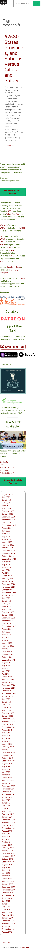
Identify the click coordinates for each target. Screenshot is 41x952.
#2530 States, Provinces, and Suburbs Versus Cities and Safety (13, 58)
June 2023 (6, 601)
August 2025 (7, 528)
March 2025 (7, 542)
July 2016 (6, 834)
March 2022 (7, 643)
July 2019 (6, 733)
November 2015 (8, 856)
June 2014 (6, 904)
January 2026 (7, 514)
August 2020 (7, 696)
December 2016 (8, 820)
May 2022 (6, 637)
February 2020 (8, 713)
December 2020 (8, 685)
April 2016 (6, 842)
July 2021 (6, 665)
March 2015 (7, 879)
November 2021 (8, 654)
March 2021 (7, 677)
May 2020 (6, 705)
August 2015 (7, 865)
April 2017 (6, 808)
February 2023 (8, 612)
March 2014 (7, 912)
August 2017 (7, 797)
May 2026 (6, 503)
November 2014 (8, 890)
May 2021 (6, 671)
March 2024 (7, 576)
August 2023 (7, 595)
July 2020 (6, 699)
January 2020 (7, 716)
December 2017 (8, 786)
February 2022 (8, 646)
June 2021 (6, 668)
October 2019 (7, 724)
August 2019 (7, 730)
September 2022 (9, 626)
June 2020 (6, 702)
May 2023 (6, 604)
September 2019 (9, 727)
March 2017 (7, 811)
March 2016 (7, 845)
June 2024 (6, 567)
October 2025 (8, 522)
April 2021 (6, 674)
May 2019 (6, 738)
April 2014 (6, 909)
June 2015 (6, 870)
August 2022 (7, 629)
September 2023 (9, 593)
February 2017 (8, 814)
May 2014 (6, 907)
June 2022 (6, 634)
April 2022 (6, 640)
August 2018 (7, 764)
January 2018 (7, 783)
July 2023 (6, 598)
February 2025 (8, 545)
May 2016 (6, 839)
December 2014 (8, 887)
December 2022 (8, 618)
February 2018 (8, 780)
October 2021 (7, 657)
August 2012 (7, 932)
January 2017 (7, 817)
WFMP (2, 239)
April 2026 (6, 506)
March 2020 (7, 710)
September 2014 (9, 895)
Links (2, 465)
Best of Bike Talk (7, 467)
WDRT (8, 247)
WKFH (13, 256)
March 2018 (7, 778)
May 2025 (6, 536)
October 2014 (7, 893)
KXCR (2, 245)
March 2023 (7, 609)
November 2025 (8, 520)
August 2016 (7, 831)
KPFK (10, 211)
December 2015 (8, 853)
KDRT (2, 236)
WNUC (3, 225)
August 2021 (7, 663)
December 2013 (8, 921)
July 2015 (6, 867)
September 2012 (9, 929)
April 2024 (6, 573)
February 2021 (8, 679)
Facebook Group (14, 267)
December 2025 (8, 517)
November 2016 (8, 822)
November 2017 (8, 789)
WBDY (2, 242)
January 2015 (7, 884)
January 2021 (7, 682)
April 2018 (6, 775)
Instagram (4, 273)
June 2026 (6, 500)
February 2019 (8, 747)
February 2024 (8, 578)
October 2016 (7, 825)
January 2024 (7, 581)
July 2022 (6, 632)
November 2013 (8, 923)
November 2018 (8, 755)
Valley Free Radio (13, 214)
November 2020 (8, 688)
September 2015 (9, 862)
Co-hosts (4, 462)
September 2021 (9, 660)
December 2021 (8, 651)
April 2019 (6, 741)
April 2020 (6, 707)
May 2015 (6, 873)
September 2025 (9, 525)
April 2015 (6, 876)
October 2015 (7, 859)
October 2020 (8, 691)
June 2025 (6, 534)
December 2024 (8, 550)
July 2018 (6, 766)
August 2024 (7, 562)
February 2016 (8, 848)
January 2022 (7, 648)
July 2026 (6, 497)
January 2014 (7, 918)
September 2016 (9, 828)
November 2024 (8, 553)
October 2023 (8, 590)
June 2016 (6, 836)
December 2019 (8, 719)
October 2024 (8, 556)
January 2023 (7, 615)
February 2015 (8, 881)
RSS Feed (4, 470)
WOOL (22, 228)
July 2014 (6, 901)
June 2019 (6, 735)
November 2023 (8, 587)
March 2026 (7, 508)
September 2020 (9, 693)
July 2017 (6, 800)
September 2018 (9, 761)
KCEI (2, 261)
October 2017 (7, 792)
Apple (23, 278)
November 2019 (8, 721)
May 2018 (6, 772)
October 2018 (7, 758)
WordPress (24, 947)
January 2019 (7, 749)
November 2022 (8, 621)
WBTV (2, 228)
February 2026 (8, 511)
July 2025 (6, 531)
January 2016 (7, 850)
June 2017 (6, 803)
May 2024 (6, 570)
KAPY (11, 250)
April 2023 (6, 607)
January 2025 (7, 548)
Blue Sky (14, 270)
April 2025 (6, 539)
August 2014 (7, 898)
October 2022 (8, 623)
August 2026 (7, 494)
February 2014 (8, 915)
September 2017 (8, 794)
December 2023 (8, 584)
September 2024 (9, 559)
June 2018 (6, 769)
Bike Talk (6, 942)
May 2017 (6, 806)
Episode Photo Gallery (9, 473)
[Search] (36, 3)
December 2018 (8, 752)
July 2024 (6, 564)
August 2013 (7, 926)
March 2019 (7, 744)
